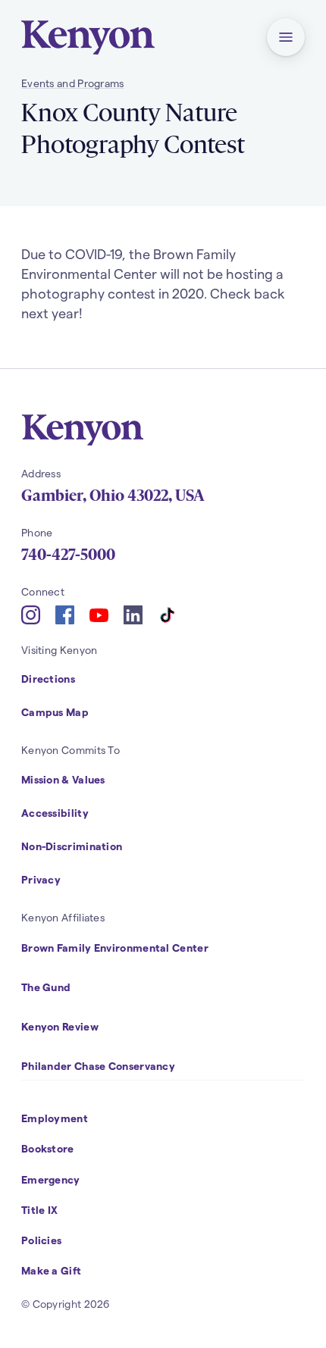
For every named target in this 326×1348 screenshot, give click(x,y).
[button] (286, 37)
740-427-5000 (68, 555)
